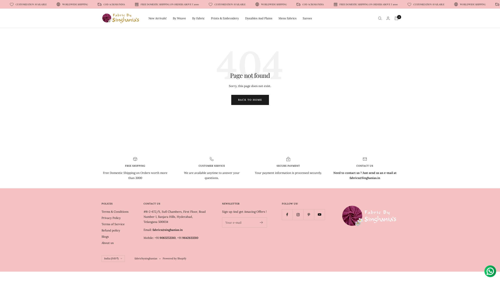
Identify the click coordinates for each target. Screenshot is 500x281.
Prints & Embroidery (225, 18)
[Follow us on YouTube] (319, 214)
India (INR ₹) (111, 258)
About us (108, 243)
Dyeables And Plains (258, 18)
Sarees (307, 18)
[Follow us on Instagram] (298, 214)
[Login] (388, 18)
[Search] (380, 18)
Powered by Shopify (174, 258)
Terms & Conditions (115, 211)
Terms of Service (113, 224)
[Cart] (396, 18)
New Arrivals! (157, 18)
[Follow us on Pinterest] (308, 214)
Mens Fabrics (287, 18)
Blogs (105, 236)
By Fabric (198, 18)
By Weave (179, 18)
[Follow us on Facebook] (287, 214)
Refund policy (111, 230)
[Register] (261, 222)
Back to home (250, 99)
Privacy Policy (111, 218)
